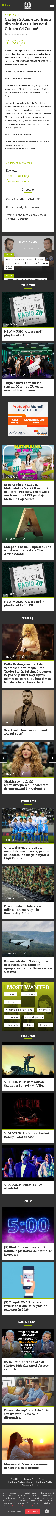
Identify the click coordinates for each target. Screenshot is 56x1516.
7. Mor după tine (34, 1017)
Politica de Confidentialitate (20, 1482)
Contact (42, 1479)
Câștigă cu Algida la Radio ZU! (24, 207)
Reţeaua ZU (29, 1479)
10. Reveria (45, 1025)
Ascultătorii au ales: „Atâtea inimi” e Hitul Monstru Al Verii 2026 (27, 263)
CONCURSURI (12, 15)
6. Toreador (12, 1017)
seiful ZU (22, 175)
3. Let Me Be (12, 1002)
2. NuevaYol (28, 994)
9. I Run (29, 1025)
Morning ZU (28, 241)
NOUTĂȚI (28, 618)
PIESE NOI (28, 1036)
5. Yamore (44, 1009)
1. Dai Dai (11, 994)
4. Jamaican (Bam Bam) (19, 1009)
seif (10, 175)
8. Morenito (12, 1025)
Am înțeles (34, 1512)
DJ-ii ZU (14, 1479)
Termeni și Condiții (30, 1485)
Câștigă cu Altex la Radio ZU (23, 199)
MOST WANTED (28, 987)
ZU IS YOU (28, 285)
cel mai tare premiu (17, 181)
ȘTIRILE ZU (28, 801)
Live (7, 5)
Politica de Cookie (44, 1482)
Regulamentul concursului (19, 162)
